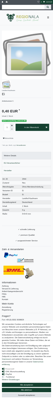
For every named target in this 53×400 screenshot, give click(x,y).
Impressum (6, 359)
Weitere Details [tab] (10, 156)
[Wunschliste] (38, 2)
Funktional (10, 377)
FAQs (4, 294)
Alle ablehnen (26, 390)
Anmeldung (6, 307)
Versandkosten (21, 145)
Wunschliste (9, 138)
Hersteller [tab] (8, 170)
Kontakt (5, 299)
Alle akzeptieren (26, 385)
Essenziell (10, 369)
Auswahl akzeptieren (26, 395)
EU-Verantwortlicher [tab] (12, 163)
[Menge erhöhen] (12, 125)
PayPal (9, 374)
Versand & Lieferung (10, 289)
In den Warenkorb (31, 127)
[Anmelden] (3, 2)
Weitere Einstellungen (11, 380)
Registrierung (7, 310)
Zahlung (5, 286)
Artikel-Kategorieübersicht (12, 291)
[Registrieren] (7, 2)
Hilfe (4, 297)
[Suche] (48, 7)
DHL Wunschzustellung (15, 371)
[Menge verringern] (12, 129)
